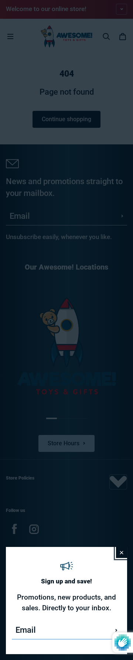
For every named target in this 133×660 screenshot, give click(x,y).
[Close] (121, 552)
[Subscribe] (116, 630)
